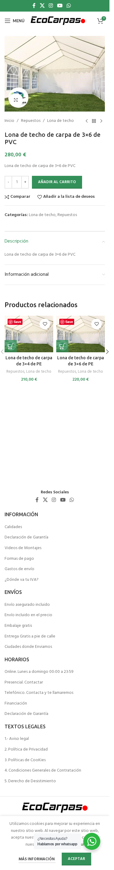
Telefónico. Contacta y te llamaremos (39, 693)
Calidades (13, 527)
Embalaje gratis (18, 626)
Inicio (9, 121)
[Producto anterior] (86, 121)
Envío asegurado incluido (27, 605)
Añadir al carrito (57, 182)
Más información (37, 859)
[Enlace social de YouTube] (59, 6)
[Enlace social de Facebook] (34, 6)
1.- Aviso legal (17, 739)
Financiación (16, 704)
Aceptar (76, 859)
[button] (11, 346)
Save (17, 321)
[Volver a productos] (94, 121)
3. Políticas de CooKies (25, 760)
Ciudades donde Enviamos (28, 647)
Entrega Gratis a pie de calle (30, 637)
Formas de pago (19, 559)
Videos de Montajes (23, 548)
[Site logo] (58, 20)
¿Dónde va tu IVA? (22, 580)
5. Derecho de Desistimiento (30, 781)
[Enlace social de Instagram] (51, 6)
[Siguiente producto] (101, 121)
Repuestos (30, 121)
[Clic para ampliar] (16, 100)
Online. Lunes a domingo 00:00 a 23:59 (39, 672)
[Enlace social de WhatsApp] (68, 6)
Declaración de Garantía (26, 537)
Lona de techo (60, 121)
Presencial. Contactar (24, 683)
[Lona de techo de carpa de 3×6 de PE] (80, 334)
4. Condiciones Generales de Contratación (43, 771)
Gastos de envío (19, 569)
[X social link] (42, 6)
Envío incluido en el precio (28, 615)
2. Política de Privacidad (26, 750)
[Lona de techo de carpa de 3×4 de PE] (29, 334)
